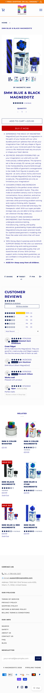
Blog (4, 643)
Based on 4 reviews (13, 303)
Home (4, 23)
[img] (16, 338)
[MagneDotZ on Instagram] (22, 687)
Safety (5, 629)
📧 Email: (5, 578)
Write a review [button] (22, 306)
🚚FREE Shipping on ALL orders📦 (22, 2)
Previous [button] (6, 54)
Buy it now (22, 128)
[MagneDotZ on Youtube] (26, 687)
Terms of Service (10, 599)
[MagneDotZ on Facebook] (18, 687)
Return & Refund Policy (14, 609)
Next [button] (38, 54)
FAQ (4, 640)
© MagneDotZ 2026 (12, 667)
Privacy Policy (9, 602)
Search (5, 626)
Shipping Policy (10, 606)
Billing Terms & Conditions (16, 613)
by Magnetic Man (22, 87)
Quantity (22, 108)
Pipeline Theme (33, 667)
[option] (22, 55)
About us (6, 633)
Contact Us (7, 636)
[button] (18, 103)
